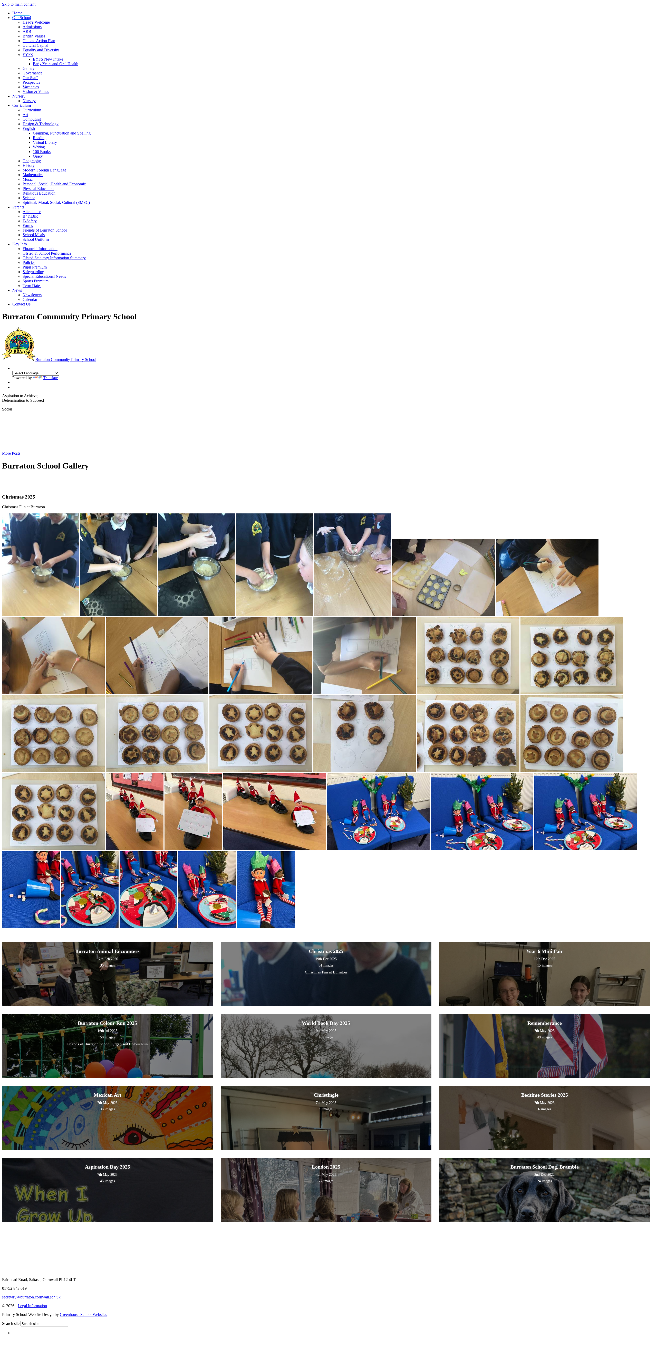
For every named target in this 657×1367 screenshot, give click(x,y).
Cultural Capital (35, 45)
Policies (29, 262)
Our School (21, 17)
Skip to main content (18, 4)
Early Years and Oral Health (55, 64)
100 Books (42, 151)
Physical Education (38, 188)
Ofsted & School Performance (47, 253)
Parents (18, 207)
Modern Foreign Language (44, 170)
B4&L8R (30, 216)
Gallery (29, 68)
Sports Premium (36, 281)
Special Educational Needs (44, 276)
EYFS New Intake (48, 59)
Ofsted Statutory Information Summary (54, 258)
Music (28, 179)
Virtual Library (45, 142)
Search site (11, 1323)
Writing (39, 147)
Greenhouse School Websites (83, 1314)
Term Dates (32, 285)
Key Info (19, 244)
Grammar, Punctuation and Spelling (62, 133)
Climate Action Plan (39, 41)
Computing (32, 119)
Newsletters (32, 295)
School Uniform (36, 239)
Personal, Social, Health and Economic (54, 184)
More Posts (11, 453)
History (29, 165)
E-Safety (30, 221)
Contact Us (21, 304)
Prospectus (31, 82)
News (17, 290)
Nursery (18, 96)
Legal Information (32, 1306)
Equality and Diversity (41, 50)
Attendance (32, 211)
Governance (32, 73)
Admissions (32, 27)
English (29, 128)
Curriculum (21, 105)
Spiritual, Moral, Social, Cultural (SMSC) (56, 202)
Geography (32, 161)
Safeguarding (33, 272)
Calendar (30, 299)
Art (25, 114)
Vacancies (31, 87)
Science (29, 198)
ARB (27, 31)
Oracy (38, 156)
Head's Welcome (36, 22)
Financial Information (40, 248)
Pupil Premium (35, 267)
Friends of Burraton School (45, 230)
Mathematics (33, 175)
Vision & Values (36, 91)
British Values (34, 36)
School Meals (34, 235)
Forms (28, 225)
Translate (50, 378)
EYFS (28, 54)
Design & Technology (41, 124)
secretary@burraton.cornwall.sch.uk (31, 1297)
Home (17, 13)
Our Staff (30, 77)
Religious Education (39, 193)
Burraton (65, 359)
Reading (39, 138)
